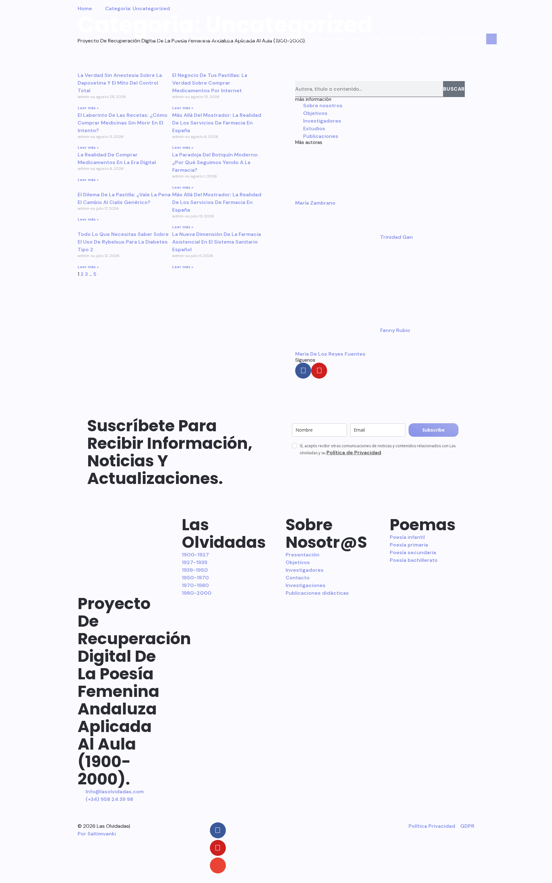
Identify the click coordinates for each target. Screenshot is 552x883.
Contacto (463, 38)
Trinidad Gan (396, 237)
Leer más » (88, 107)
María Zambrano (315, 203)
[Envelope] (218, 865)
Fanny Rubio (395, 330)
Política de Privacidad (353, 452)
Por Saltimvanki (97, 833)
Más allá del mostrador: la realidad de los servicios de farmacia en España (216, 123)
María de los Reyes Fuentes (330, 354)
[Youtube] (319, 371)
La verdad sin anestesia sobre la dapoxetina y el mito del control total (120, 83)
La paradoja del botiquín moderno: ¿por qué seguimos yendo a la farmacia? (215, 162)
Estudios (400, 38)
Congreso (243, 38)
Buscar (454, 89)
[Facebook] (303, 371)
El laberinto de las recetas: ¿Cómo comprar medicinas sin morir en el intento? (122, 123)
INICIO (159, 38)
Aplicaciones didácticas (346, 38)
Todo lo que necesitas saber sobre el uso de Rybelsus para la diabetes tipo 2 (123, 242)
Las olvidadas (284, 38)
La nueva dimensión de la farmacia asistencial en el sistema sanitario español (216, 242)
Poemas (430, 38)
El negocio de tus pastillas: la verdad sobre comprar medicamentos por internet (209, 83)
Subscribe (433, 430)
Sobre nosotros (198, 38)
